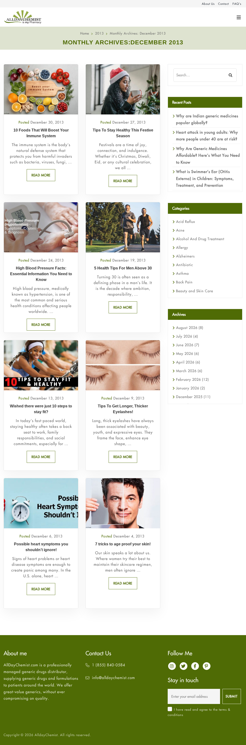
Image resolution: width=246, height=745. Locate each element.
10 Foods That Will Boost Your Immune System (41, 133)
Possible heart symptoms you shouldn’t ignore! (41, 547)
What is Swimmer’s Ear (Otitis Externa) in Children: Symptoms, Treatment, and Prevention (205, 178)
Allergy (182, 247)
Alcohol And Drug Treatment (200, 239)
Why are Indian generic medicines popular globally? (207, 119)
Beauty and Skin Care (194, 291)
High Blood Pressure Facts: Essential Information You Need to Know (41, 274)
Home (84, 33)
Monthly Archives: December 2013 (138, 33)
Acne (180, 230)
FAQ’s (237, 4)
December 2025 (193, 396)
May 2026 (187, 353)
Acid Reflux (185, 221)
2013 (99, 33)
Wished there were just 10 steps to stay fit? (41, 409)
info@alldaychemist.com (113, 677)
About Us (208, 4)
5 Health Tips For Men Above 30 (123, 268)
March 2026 (189, 371)
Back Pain (184, 282)
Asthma (182, 273)
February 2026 (192, 379)
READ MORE (40, 175)
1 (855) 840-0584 (108, 664)
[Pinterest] (206, 666)
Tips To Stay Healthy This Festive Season (123, 133)
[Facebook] (195, 666)
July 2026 (187, 336)
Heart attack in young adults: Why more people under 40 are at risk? (207, 135)
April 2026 (188, 362)
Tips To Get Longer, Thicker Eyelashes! (123, 409)
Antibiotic (184, 264)
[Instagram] (172, 666)
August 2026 (189, 327)
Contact (223, 4)
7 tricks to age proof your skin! (123, 544)
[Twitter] (183, 666)
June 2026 (187, 345)
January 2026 (190, 388)
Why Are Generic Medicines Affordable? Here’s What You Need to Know (208, 155)
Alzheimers (185, 256)
